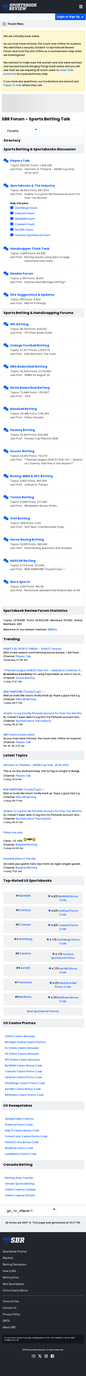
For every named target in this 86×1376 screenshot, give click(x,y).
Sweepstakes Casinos (19, 1118)
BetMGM (25, 895)
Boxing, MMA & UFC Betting (31, 476)
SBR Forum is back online (19, 734)
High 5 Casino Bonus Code (22, 1130)
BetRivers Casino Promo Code (24, 1095)
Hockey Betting (22, 430)
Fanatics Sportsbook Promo (63, 956)
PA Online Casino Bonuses (22, 1054)
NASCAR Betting (22, 561)
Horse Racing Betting (27, 539)
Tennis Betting (22, 497)
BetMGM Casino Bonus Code (23, 1065)
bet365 (25, 968)
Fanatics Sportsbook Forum (32, 235)
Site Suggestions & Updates (32, 295)
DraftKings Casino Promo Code (25, 1083)
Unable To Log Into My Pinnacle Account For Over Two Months (42, 713)
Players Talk (20, 161)
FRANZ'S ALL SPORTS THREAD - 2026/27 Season (32, 649)
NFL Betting (19, 324)
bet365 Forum (24, 229)
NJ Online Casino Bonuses (22, 1048)
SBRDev (52, 629)
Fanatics (25, 953)
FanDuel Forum (24, 213)
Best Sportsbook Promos (43, 1011)
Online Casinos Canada (20, 1189)
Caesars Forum (25, 224)
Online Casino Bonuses (20, 1036)
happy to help (13, 85)
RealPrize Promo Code (19, 1148)
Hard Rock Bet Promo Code (66, 985)
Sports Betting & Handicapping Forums (38, 312)
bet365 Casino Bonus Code (23, 1089)
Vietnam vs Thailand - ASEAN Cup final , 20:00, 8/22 (36, 765)
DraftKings (26, 939)
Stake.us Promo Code (19, 1124)
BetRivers (25, 997)
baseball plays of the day (19, 858)
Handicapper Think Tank (29, 249)
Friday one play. (13, 832)
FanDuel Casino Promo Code (23, 1077)
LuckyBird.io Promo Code (20, 1154)
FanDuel (25, 910)
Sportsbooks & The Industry (32, 185)
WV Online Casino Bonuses (22, 1059)
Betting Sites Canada (19, 1178)
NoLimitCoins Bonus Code (22, 1142)
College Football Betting (29, 345)
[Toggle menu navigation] (81, 7)
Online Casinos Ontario (20, 1195)
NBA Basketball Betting (28, 366)
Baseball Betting (23, 409)
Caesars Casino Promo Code (23, 1071)
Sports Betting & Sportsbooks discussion (40, 149)
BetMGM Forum (25, 219)
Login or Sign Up (68, 16)
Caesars (25, 924)
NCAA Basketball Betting (29, 388)
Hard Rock (25, 982)
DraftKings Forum (26, 208)
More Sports (20, 582)
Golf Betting (20, 518)
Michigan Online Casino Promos (25, 1042)
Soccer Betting (22, 451)
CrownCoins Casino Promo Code (26, 1136)
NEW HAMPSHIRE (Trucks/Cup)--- (24, 691)
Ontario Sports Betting (19, 1183)
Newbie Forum (21, 273)
